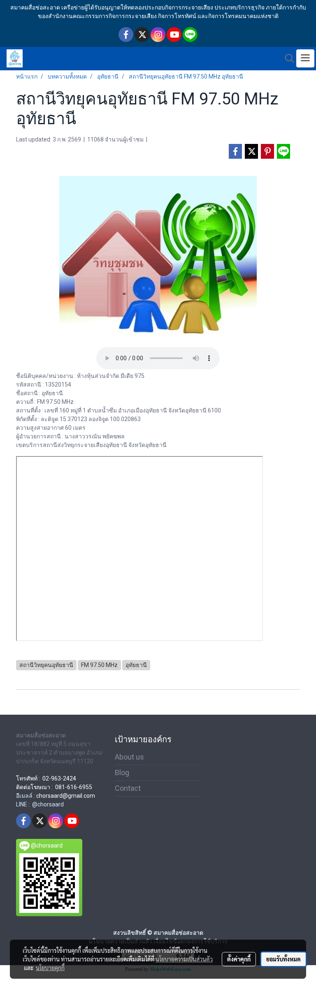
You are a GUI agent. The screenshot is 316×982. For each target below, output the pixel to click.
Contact (128, 788)
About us (129, 757)
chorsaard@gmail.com (65, 795)
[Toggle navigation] (305, 58)
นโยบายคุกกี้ (50, 967)
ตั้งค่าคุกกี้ (239, 959)
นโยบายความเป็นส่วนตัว (184, 959)
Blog (122, 772)
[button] (287, 58)
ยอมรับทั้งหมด (283, 959)
